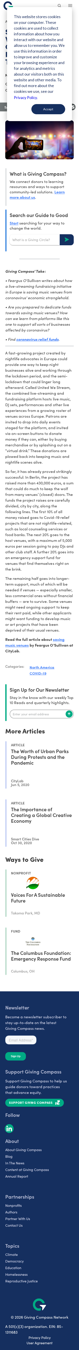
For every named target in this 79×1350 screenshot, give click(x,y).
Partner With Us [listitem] (17, 1218)
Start (14, 223)
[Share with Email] (72, 107)
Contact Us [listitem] (14, 1225)
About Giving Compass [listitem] (23, 1149)
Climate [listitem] (11, 1254)
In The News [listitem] (14, 1163)
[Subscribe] (69, 714)
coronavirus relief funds (37, 339)
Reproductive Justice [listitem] (21, 1281)
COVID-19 (38, 673)
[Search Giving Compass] (59, 6)
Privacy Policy (40, 1337)
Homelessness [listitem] (16, 1274)
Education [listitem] (13, 1267)
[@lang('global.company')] (8, 5)
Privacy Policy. (26, 97)
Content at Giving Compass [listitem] (27, 1169)
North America (42, 667)
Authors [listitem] (11, 1212)
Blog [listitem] (9, 1156)
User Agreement (39, 1342)
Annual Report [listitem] (16, 1176)
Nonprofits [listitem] (13, 1205)
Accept (48, 109)
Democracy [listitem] (14, 1261)
